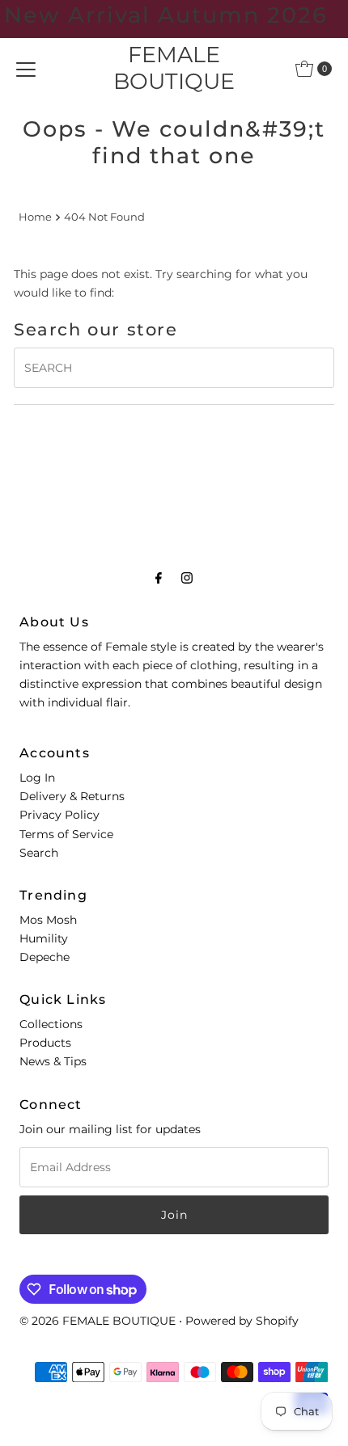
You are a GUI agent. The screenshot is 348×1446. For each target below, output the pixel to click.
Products (45, 1042)
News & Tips (53, 1061)
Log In (37, 777)
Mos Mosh (48, 920)
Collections (51, 1024)
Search (38, 852)
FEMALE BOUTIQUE (174, 68)
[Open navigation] (26, 68)
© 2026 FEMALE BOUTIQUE (97, 1320)
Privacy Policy (59, 814)
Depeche (44, 957)
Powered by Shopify (242, 1320)
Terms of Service (66, 834)
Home (35, 216)
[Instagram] (187, 577)
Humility (43, 938)
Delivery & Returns (72, 796)
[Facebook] (158, 577)
